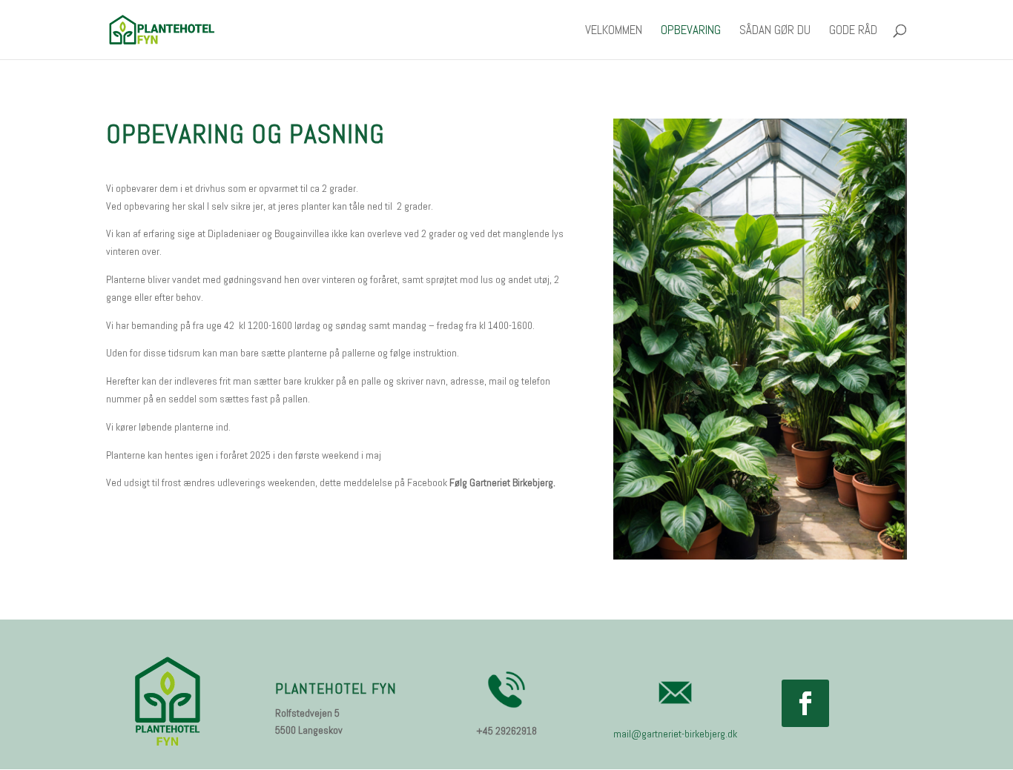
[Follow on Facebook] (805, 703)
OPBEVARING (691, 31)
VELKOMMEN (613, 31)
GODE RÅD (853, 31)
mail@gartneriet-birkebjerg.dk (675, 733)
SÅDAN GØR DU (775, 31)
